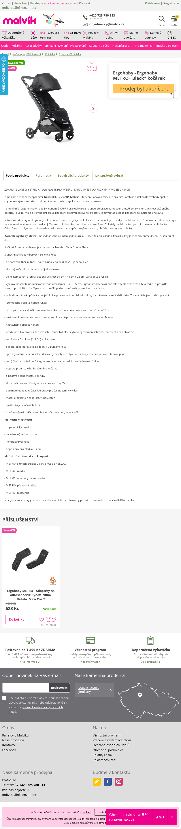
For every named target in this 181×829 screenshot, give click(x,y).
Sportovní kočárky (70, 54)
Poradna (20, 3)
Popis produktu (18, 175)
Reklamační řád (104, 760)
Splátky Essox (102, 755)
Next (93, 108)
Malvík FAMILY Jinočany (88, 690)
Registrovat (59, 688)
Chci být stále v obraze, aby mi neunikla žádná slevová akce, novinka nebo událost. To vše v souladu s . (39, 705)
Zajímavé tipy (72, 35)
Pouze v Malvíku (91, 35)
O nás (6, 3)
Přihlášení (152, 3)
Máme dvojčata (131, 35)
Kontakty (8, 745)
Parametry (44, 175)
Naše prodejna (13, 740)
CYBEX (172, 37)
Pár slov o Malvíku (15, 735)
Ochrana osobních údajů (111, 745)
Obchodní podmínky (108, 750)
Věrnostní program (107, 735)
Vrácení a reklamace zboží (112, 740)
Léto (34, 37)
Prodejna (36, 3)
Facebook (9, 750)
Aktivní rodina (112, 35)
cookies (86, 812)
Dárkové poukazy (153, 35)
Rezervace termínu (49, 35)
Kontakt (84, 3)
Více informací (29, 661)
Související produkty (73, 175)
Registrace (171, 3)
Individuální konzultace (19, 8)
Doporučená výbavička (13, 35)
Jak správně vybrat (109, 175)
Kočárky (50, 54)
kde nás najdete (14, 790)
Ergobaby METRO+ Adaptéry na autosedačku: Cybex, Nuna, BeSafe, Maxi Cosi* (31, 595)
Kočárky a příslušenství (27, 54)
